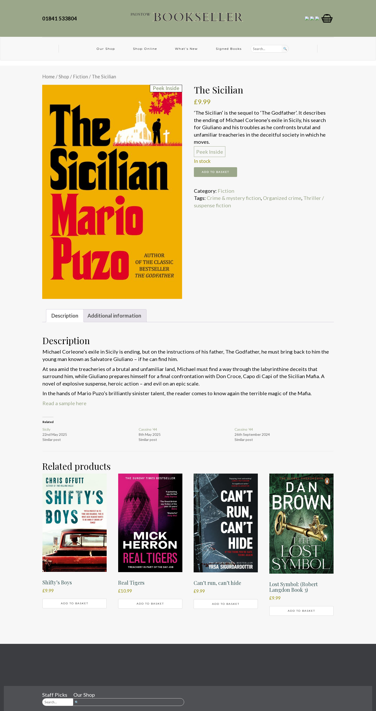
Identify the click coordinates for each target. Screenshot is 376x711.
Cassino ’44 (148, 429)
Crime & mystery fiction (234, 198)
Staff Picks (54, 695)
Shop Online (145, 49)
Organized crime (282, 198)
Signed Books (229, 49)
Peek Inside (209, 152)
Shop (64, 76)
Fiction (80, 76)
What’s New (186, 49)
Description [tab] (64, 315)
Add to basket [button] (74, 603)
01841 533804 (60, 18)
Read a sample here (64, 403)
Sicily (46, 429)
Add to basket (215, 172)
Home (48, 76)
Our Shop (105, 49)
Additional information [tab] (114, 315)
